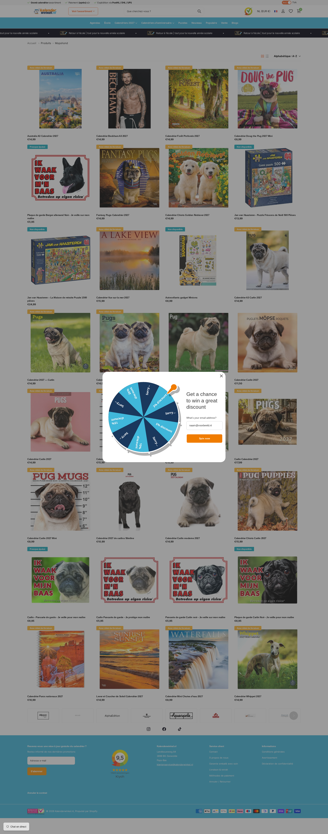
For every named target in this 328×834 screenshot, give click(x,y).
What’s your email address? (201, 417)
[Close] (221, 376)
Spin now (204, 438)
